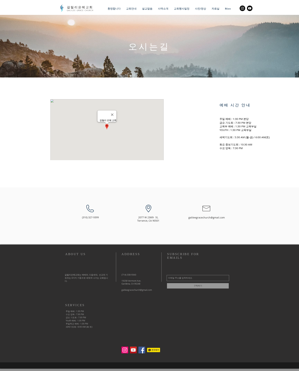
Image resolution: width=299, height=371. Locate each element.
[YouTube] (249, 8)
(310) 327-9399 (90, 217)
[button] (131, 8)
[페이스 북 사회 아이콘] (141, 350)
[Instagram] (242, 8)
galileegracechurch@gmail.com (206, 217)
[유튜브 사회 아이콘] (133, 350)
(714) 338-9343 (128, 274)
